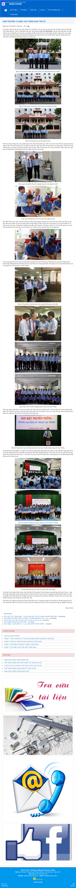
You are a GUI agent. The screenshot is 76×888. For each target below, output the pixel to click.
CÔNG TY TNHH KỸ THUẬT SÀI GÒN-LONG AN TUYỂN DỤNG (23, 641)
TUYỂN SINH (14, 14)
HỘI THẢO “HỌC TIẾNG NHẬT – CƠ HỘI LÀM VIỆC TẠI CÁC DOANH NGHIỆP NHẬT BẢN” (30, 616)
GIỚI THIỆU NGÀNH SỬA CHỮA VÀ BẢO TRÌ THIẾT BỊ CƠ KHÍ (23, 663)
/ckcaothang (39, 879)
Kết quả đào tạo (54, 10)
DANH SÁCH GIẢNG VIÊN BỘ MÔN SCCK (16, 671)
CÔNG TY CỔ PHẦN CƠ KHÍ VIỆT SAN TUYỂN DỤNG (20, 647)
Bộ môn (24, 10)
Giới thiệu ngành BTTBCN (11, 636)
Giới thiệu (13, 10)
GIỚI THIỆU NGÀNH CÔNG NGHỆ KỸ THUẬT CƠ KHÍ (20, 668)
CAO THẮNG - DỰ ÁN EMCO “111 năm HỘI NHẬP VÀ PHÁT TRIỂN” (24, 624)
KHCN (42, 10)
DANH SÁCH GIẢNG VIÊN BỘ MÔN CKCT (16, 660)
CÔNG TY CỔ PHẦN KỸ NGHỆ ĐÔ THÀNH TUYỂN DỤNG (21, 644)
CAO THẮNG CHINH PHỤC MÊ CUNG (15, 622)
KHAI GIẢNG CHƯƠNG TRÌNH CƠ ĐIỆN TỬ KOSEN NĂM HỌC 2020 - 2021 (26, 618)
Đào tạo (34, 10)
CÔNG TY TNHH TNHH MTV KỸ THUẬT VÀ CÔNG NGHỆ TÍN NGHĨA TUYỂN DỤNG (29, 639)
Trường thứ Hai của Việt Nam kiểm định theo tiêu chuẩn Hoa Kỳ (22, 620)
